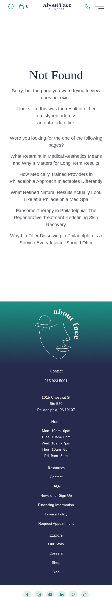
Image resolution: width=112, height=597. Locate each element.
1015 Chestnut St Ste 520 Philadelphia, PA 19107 (56, 403)
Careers (56, 553)
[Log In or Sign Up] (11, 6)
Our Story (56, 544)
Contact (56, 477)
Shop (56, 562)
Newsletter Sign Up (56, 495)
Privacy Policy (56, 514)
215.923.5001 (56, 381)
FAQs (56, 486)
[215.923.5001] (87, 6)
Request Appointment (56, 523)
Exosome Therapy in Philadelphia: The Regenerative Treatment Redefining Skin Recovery (56, 217)
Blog (56, 572)
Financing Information (56, 505)
